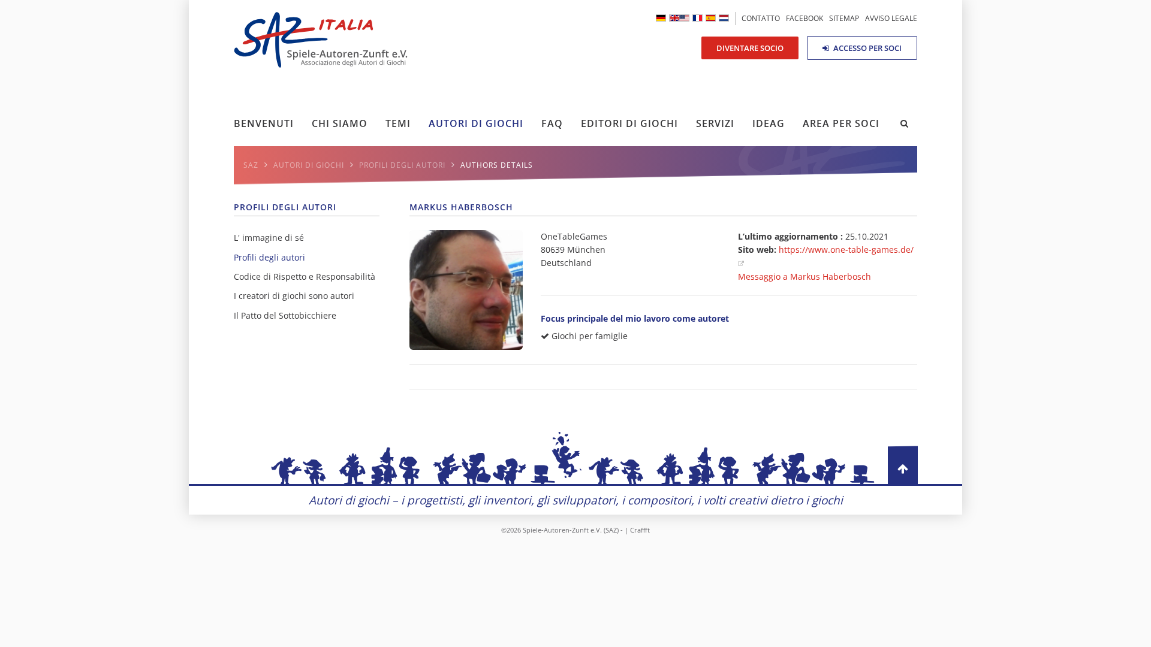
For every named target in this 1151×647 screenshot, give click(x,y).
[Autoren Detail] (661, 18)
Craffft (640, 529)
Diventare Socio (750, 48)
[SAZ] (697, 18)
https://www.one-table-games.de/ (846, 249)
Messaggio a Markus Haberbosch (804, 276)
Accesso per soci (866, 48)
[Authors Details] (679, 18)
